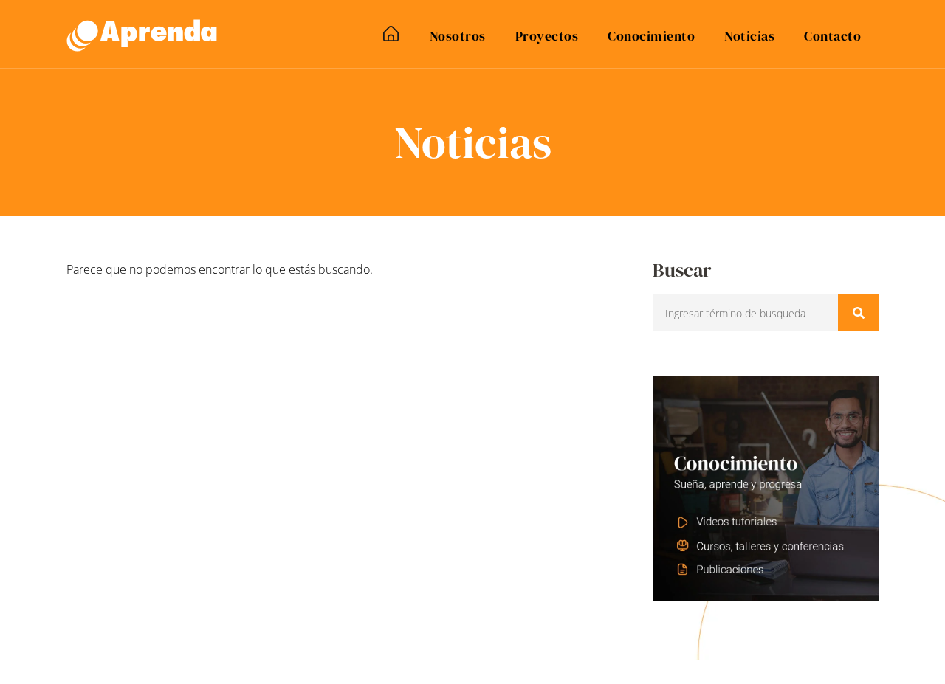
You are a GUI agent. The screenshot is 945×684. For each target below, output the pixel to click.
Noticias (749, 36)
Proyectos (547, 36)
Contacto (832, 36)
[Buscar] (858, 312)
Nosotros (458, 36)
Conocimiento (651, 36)
